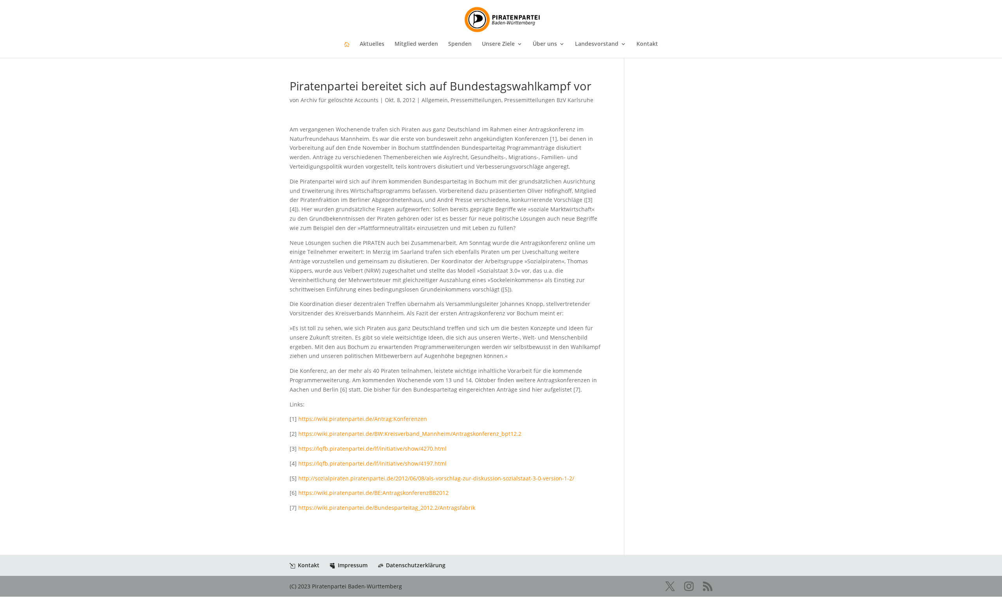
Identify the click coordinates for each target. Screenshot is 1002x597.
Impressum (353, 565)
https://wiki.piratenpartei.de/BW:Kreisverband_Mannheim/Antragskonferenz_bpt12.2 (409, 433)
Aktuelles (372, 44)
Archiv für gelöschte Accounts (339, 100)
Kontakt (647, 44)
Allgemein (435, 100)
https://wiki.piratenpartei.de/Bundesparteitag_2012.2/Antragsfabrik (386, 507)
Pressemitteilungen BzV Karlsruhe (548, 100)
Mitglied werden (416, 44)
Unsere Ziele (498, 44)
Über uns (545, 44)
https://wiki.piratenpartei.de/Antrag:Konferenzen (362, 419)
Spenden (460, 44)
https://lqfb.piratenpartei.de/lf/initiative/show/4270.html (372, 448)
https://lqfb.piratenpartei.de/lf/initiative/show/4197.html (372, 463)
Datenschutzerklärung (415, 565)
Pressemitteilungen (476, 100)
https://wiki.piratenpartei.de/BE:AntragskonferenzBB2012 (373, 492)
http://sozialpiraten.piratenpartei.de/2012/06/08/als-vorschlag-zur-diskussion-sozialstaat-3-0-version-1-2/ (436, 478)
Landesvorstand (596, 44)
